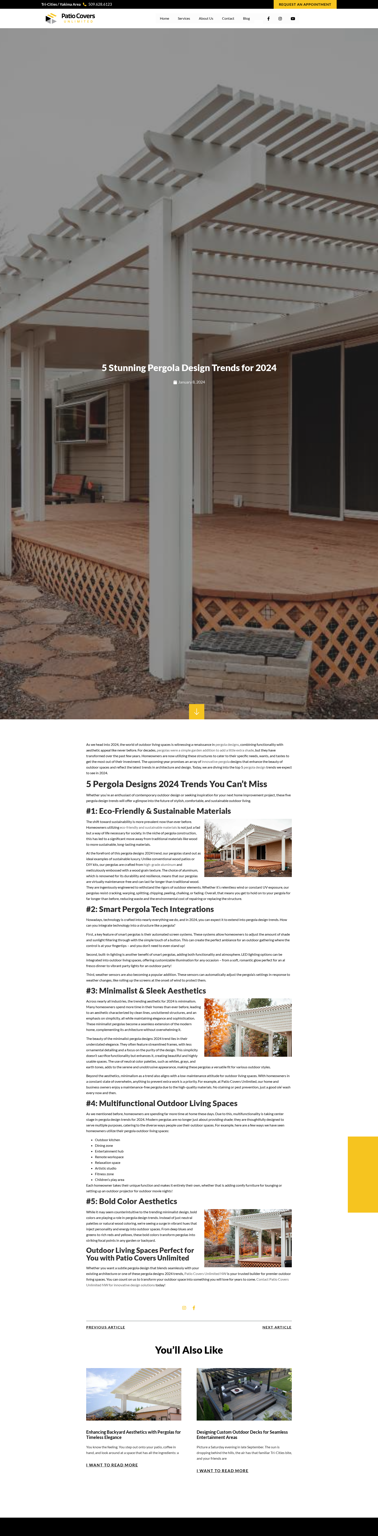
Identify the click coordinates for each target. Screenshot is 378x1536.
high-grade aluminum (160, 864)
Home (164, 18)
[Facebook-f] (194, 1308)
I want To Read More (112, 1465)
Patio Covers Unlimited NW (205, 1273)
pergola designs (227, 744)
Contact (228, 18)
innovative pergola (216, 761)
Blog (246, 18)
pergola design (255, 767)
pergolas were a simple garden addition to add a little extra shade (205, 750)
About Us (206, 18)
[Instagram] (184, 1308)
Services (184, 18)
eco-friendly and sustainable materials (148, 827)
